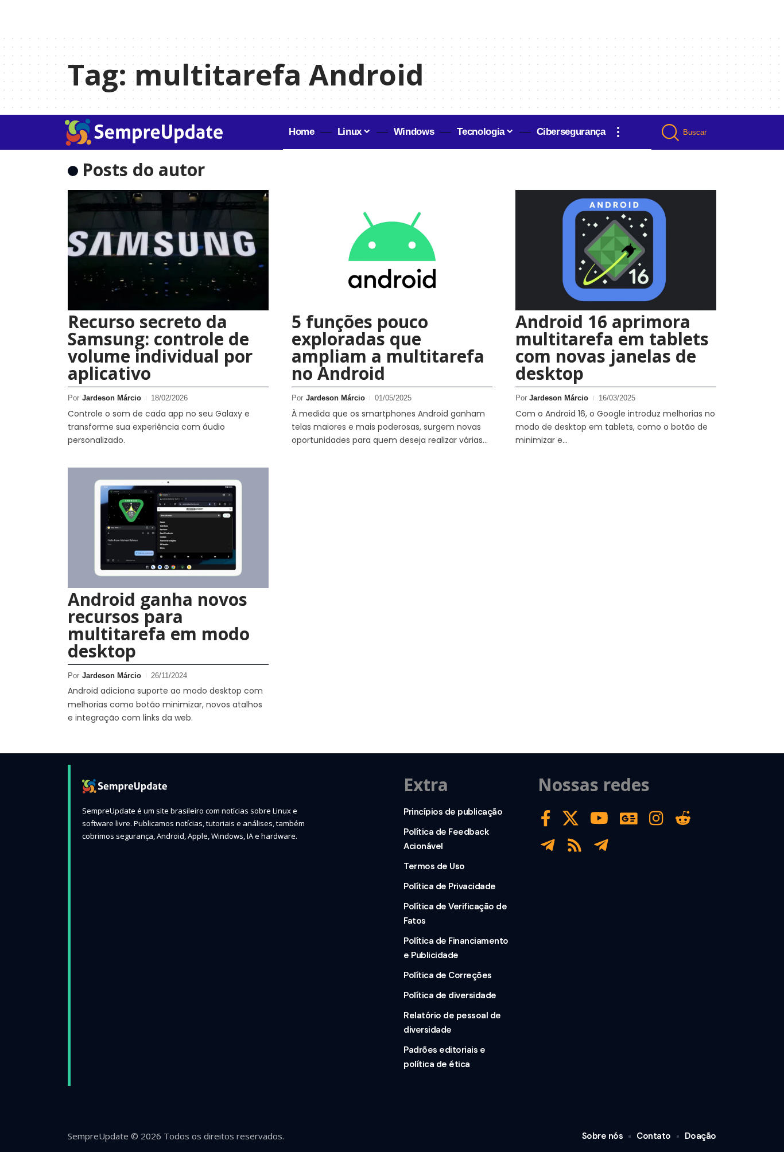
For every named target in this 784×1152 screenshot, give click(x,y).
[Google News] (629, 818)
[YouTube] (599, 818)
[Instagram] (656, 818)
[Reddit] (683, 818)
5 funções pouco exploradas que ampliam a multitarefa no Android (388, 347)
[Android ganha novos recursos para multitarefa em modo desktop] (168, 528)
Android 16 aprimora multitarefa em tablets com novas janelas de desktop (612, 347)
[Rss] (574, 845)
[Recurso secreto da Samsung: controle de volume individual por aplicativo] (168, 250)
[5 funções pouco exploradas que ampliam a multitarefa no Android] (392, 250)
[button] (618, 132)
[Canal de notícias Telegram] (601, 845)
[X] (570, 818)
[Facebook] (546, 818)
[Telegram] (548, 845)
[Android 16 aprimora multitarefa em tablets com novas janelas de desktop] (615, 250)
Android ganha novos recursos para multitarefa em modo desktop (159, 625)
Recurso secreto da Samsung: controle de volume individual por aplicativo (160, 347)
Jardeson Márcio (111, 398)
